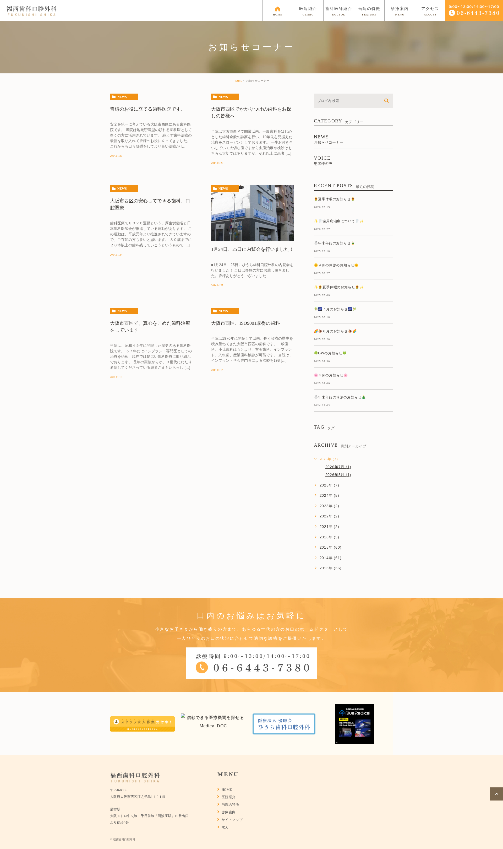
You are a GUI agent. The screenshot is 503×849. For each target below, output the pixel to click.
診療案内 (229, 812)
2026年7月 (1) (338, 467)
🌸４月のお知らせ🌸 (331, 375)
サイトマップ (232, 820)
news (122, 97)
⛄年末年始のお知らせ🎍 (334, 243)
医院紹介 (229, 797)
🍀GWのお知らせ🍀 (330, 353)
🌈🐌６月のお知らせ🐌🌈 (335, 331)
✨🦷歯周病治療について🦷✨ (339, 221)
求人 (225, 827)
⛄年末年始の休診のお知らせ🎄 (340, 397)
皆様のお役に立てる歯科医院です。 (147, 109)
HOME (238, 80)
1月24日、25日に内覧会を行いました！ (252, 249)
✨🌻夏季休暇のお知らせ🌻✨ (339, 287)
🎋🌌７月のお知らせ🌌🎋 (335, 309)
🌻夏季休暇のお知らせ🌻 (334, 199)
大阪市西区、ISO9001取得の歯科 (245, 323)
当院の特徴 (230, 805)
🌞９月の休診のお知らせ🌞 (336, 265)
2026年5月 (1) (338, 475)
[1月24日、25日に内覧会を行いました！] (252, 213)
